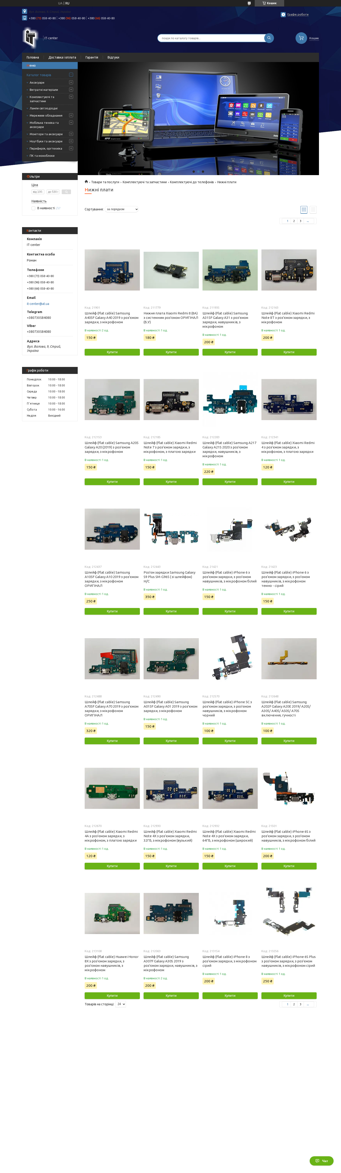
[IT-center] (30, 37)
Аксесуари (37, 82)
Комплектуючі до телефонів (192, 182)
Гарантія (92, 57)
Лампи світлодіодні (44, 108)
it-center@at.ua (38, 304)
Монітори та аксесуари (46, 134)
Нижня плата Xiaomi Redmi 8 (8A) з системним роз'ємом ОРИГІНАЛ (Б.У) (171, 317)
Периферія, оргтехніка (46, 148)
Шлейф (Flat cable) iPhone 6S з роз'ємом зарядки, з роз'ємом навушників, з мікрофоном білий (288, 836)
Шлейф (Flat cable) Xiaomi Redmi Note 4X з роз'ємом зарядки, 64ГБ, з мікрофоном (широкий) (229, 836)
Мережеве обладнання (46, 115)
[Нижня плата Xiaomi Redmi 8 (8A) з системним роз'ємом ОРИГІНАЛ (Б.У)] (171, 270)
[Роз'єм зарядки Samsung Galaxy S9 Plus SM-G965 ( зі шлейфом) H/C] (171, 529)
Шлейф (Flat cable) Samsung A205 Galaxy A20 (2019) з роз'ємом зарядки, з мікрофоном (111, 447)
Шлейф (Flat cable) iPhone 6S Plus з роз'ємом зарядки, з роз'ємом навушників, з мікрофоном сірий (288, 961)
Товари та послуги (105, 182)
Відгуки (113, 57)
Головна (33, 57)
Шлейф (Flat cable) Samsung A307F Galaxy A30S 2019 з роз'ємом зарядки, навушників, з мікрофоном (170, 963)
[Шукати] (269, 38)
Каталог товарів (39, 75)
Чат (325, 1161)
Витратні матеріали (44, 89)
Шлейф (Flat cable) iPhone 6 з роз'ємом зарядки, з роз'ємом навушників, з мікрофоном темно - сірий (285, 579)
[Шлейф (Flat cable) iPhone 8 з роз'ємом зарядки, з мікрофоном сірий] (230, 913)
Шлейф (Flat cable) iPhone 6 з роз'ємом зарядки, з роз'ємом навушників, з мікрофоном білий (230, 576)
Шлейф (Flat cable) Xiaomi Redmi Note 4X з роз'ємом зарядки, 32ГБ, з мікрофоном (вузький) (170, 836)
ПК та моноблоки (42, 155)
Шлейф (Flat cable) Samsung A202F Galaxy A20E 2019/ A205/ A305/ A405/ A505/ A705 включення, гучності (286, 708)
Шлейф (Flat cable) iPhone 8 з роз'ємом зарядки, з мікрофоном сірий (230, 961)
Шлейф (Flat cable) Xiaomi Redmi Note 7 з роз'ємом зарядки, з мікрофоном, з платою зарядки (170, 447)
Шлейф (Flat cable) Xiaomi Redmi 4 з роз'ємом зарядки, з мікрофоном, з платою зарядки (288, 447)
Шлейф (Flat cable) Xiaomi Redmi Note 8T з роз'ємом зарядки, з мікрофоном (288, 317)
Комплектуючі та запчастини (42, 99)
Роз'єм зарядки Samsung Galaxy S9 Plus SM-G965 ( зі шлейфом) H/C (169, 576)
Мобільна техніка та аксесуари (44, 124)
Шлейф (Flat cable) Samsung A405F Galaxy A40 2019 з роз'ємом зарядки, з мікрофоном (111, 317)
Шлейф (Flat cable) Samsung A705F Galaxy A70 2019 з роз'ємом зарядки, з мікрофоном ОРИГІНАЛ (111, 708)
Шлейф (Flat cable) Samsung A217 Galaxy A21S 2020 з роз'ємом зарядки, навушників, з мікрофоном (229, 449)
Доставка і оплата (62, 57)
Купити (112, 352)
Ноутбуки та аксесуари (46, 141)
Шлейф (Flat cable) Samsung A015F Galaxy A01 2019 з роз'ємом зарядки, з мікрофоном (170, 706)
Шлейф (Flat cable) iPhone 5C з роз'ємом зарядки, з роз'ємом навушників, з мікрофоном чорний (227, 708)
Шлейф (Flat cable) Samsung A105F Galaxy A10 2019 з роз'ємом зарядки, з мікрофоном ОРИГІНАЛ (111, 579)
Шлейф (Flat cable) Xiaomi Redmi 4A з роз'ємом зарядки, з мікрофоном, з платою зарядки (111, 836)
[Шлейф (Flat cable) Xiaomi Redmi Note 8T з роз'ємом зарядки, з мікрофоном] (288, 270)
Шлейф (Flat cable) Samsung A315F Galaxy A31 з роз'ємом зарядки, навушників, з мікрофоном (225, 319)
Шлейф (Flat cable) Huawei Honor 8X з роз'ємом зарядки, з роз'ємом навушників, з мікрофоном (111, 963)
